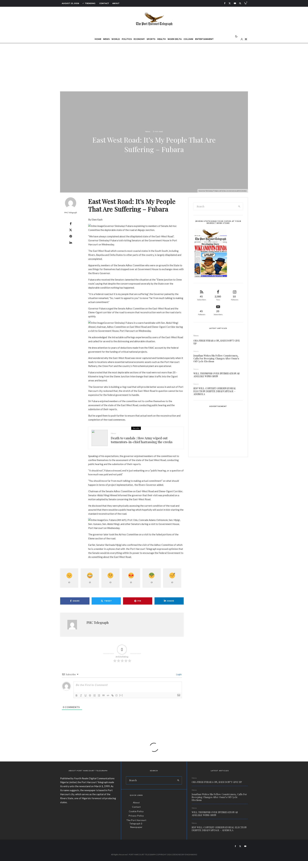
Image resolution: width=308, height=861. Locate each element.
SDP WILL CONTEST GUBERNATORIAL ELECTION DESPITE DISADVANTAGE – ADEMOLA (214, 391)
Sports (151, 39)
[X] (229, 3)
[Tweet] (70, 229)
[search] (239, 206)
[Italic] (81, 695)
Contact (104, 3)
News (106, 39)
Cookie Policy (136, 811)
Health (161, 39)
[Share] (70, 223)
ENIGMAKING (191, 854)
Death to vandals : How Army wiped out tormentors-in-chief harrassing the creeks (141, 440)
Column (188, 39)
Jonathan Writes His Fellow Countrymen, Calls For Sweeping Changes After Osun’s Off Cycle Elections (216, 358)
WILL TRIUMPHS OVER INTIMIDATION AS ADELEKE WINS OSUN (216, 375)
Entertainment (204, 39)
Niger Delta (175, 39)
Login (179, 674)
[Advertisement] (154, 67)
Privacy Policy (136, 815)
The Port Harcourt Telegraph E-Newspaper (136, 823)
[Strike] (90, 695)
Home (98, 39)
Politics (127, 39)
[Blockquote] (103, 695)
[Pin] (70, 236)
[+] (121, 695)
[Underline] (85, 695)
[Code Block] (108, 695)
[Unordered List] (99, 695)
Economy (139, 39)
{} (117, 695)
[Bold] (76, 695)
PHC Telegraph (70, 212)
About (116, 3)
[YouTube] (235, 3)
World (115, 39)
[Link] (112, 695)
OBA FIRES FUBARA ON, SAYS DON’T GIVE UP (216, 342)
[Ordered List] (94, 695)
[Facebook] (224, 3)
